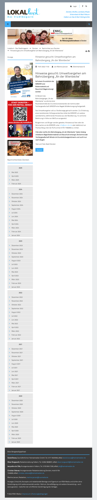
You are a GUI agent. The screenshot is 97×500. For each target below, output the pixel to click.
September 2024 (17, 205)
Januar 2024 (16, 235)
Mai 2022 (15, 323)
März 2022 (15, 331)
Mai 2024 (15, 220)
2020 (20, 396)
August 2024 (16, 209)
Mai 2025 (15, 172)
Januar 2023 (16, 287)
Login (75, 6)
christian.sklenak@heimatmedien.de (31, 473)
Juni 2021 (15, 371)
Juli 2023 (14, 264)
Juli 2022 (14, 316)
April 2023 (15, 275)
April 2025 (15, 176)
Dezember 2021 (17, 349)
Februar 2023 (16, 283)
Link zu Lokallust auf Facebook (82, 6)
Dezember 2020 (17, 400)
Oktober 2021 (16, 356)
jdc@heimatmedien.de (66, 466)
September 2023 (17, 257)
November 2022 (17, 301)
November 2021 (17, 352)
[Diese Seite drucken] (86, 51)
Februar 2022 (16, 335)
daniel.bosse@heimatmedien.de (74, 458)
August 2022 (16, 312)
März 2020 (15, 434)
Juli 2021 (14, 367)
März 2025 (15, 180)
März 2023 (15, 279)
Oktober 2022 (16, 304)
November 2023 (17, 249)
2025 (20, 168)
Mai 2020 (15, 427)
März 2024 (15, 228)
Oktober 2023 (16, 253)
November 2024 (17, 197)
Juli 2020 (14, 419)
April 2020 (15, 430)
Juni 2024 (15, 216)
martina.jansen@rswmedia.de (37, 477)
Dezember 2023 (17, 245)
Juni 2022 (15, 320)
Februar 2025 (16, 183)
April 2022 (15, 327)
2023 (20, 241)
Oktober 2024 (16, 201)
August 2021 (16, 364)
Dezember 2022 (17, 297)
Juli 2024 (14, 212)
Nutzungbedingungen (40, 494)
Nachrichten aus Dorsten (51, 48)
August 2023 (16, 260)
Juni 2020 (15, 423)
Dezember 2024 (17, 194)
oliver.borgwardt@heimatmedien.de (70, 462)
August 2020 (16, 415)
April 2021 (15, 379)
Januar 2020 (16, 442)
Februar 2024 (16, 231)
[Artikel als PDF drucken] (89, 51)
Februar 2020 (16, 438)
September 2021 (17, 360)
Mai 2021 (15, 375)
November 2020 (17, 404)
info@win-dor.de (66, 125)
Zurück (39, 150)
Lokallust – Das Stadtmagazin (17, 48)
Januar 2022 (16, 338)
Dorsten (35, 48)
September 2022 (17, 308)
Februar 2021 (16, 386)
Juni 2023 (15, 268)
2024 (20, 189)
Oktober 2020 (16, 408)
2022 (20, 292)
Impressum (26, 494)
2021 (20, 344)
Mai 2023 (15, 272)
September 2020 (17, 412)
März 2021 (15, 383)
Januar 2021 (16, 390)
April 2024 (15, 224)
